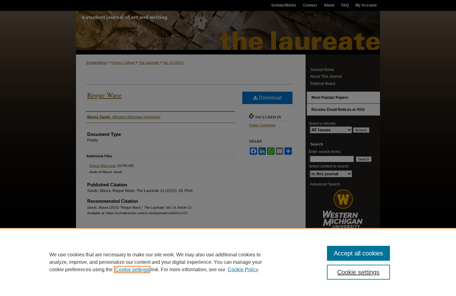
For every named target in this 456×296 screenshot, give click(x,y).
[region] (228, 262)
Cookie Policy (243, 269)
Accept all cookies (358, 253)
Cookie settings (132, 269)
